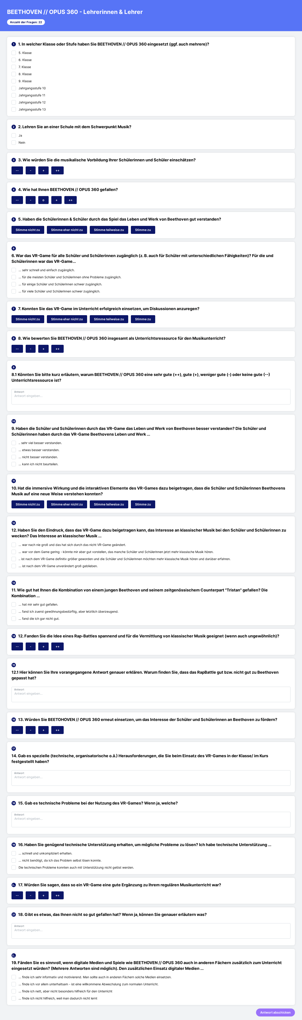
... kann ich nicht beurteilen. (38, 464)
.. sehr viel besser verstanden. (40, 443)
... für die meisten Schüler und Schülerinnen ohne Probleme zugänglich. (70, 277)
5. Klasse (25, 53)
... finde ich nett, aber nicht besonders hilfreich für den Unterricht (65, 991)
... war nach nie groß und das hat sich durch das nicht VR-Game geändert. (72, 545)
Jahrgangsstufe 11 (32, 95)
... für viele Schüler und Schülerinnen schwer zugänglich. (59, 291)
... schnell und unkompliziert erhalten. (45, 853)
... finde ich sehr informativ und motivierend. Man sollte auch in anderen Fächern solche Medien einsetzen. (95, 977)
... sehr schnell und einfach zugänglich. (47, 270)
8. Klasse (25, 74)
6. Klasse (25, 60)
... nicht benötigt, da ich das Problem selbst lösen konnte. (60, 860)
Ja (20, 135)
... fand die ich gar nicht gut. (39, 618)
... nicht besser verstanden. (38, 457)
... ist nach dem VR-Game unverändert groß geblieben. (58, 566)
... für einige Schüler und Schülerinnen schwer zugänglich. (60, 284)
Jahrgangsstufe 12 (32, 102)
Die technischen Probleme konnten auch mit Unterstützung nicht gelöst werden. (76, 867)
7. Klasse (25, 67)
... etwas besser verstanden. (39, 450)
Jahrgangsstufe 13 (32, 109)
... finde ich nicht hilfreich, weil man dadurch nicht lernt (58, 998)
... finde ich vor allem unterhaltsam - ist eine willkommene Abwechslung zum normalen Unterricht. (89, 984)
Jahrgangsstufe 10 (32, 88)
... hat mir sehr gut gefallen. (38, 604)
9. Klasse (25, 81)
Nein (22, 142)
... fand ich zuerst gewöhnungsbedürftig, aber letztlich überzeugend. (69, 611)
